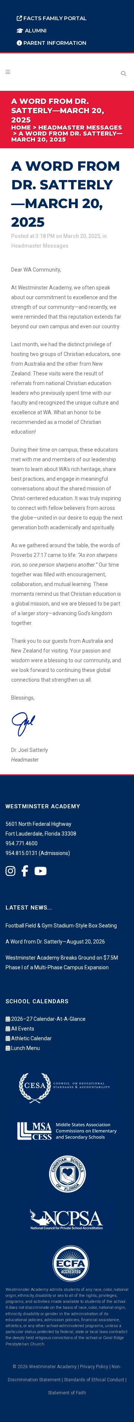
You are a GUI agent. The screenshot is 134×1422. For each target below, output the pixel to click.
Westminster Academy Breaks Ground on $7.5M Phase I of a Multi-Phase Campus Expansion (62, 962)
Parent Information (54, 43)
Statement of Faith (67, 1392)
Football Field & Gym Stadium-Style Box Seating (61, 926)
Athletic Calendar (31, 1038)
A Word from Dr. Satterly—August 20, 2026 (55, 942)
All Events (22, 1029)
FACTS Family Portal (54, 18)
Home (21, 127)
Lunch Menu (25, 1048)
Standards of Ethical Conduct (94, 1379)
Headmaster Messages (39, 246)
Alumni (35, 30)
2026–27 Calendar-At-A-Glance (48, 1019)
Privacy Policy (94, 1366)
